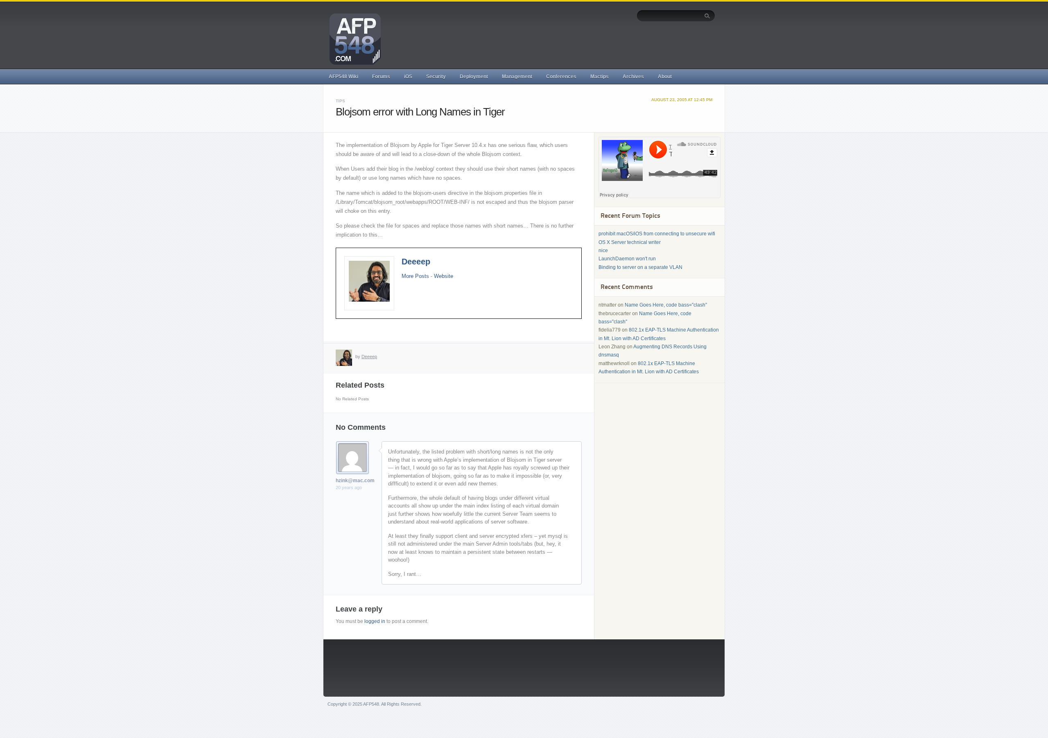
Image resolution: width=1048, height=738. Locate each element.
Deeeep (416, 261)
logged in (374, 621)
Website (443, 276)
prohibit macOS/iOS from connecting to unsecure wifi (657, 234)
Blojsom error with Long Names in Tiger (420, 112)
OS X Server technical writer (630, 242)
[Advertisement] (566, 43)
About (665, 76)
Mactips (599, 76)
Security (436, 76)
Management (517, 76)
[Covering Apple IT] (352, 38)
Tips (340, 101)
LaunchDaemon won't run (627, 259)
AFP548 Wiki (343, 76)
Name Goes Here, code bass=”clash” (666, 305)
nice (603, 250)
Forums (381, 76)
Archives (633, 76)
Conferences (561, 76)
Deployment (474, 76)
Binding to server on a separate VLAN (640, 267)
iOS (408, 76)
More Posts (415, 276)
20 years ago (349, 487)
